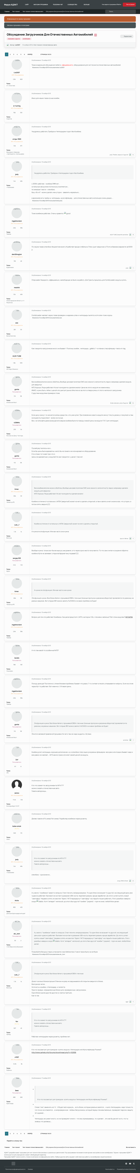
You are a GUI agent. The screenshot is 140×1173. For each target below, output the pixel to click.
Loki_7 (16, 525)
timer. (17, 489)
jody (111, 154)
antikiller (125, 234)
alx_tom (17, 934)
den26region (17, 254)
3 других (125, 403)
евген (17, 793)
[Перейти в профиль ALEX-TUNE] (17, 348)
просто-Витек (124, 538)
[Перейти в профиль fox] (17, 1013)
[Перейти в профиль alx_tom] (17, 926)
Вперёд (30, 54)
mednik (17, 287)
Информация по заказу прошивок (18, 19)
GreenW (119, 234)
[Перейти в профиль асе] (17, 315)
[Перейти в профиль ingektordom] (17, 213)
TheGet (115, 154)
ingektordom (17, 221)
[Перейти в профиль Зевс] (17, 1082)
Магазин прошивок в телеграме (18, 25)
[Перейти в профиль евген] (17, 785)
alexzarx (116, 403)
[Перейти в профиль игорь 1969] (17, 131)
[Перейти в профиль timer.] (17, 481)
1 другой (125, 154)
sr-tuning (16, 106)
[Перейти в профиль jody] (17, 166)
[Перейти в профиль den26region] (17, 246)
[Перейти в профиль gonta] (17, 381)
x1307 (17, 1057)
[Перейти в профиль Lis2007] (8, 45)
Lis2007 (17, 45)
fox (17, 1021)
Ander (112, 403)
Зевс (17, 1090)
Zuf (17, 760)
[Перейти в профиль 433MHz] (17, 414)
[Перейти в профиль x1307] (17, 1049)
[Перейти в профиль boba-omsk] (17, 818)
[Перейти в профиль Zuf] (17, 751)
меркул (120, 154)
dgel (127, 1002)
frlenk (126, 881)
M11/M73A (129, 617)
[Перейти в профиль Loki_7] (17, 517)
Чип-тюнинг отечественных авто (45, 45)
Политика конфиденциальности (15, 1169)
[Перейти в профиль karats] (17, 650)
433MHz (17, 423)
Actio (17, 900)
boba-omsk (16, 826)
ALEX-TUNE (113, 234)
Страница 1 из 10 (45, 54)
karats (16, 658)
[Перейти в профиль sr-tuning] (17, 98)
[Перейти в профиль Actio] (17, 892)
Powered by (126, 1169)
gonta (17, 389)
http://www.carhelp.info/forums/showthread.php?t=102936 (54, 1052)
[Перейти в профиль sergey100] (17, 550)
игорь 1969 (17, 139)
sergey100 (17, 558)
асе (16, 323)
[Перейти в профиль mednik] (17, 279)
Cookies (30, 1169)
